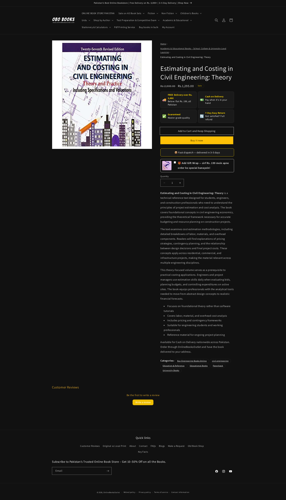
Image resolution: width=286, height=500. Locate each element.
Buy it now (196, 140)
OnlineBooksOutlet (111, 492)
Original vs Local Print (114, 445)
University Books (171, 370)
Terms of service (161, 492)
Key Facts (143, 451)
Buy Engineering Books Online (192, 361)
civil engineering (220, 361)
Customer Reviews (90, 445)
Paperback (218, 365)
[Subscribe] (107, 471)
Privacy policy (145, 492)
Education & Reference (174, 365)
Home (163, 43)
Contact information (180, 492)
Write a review (143, 402)
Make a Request (176, 445)
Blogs (162, 445)
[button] (131, 13)
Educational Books (199, 365)
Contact (143, 445)
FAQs (153, 445)
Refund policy (129, 492)
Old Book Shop (196, 445)
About (132, 445)
